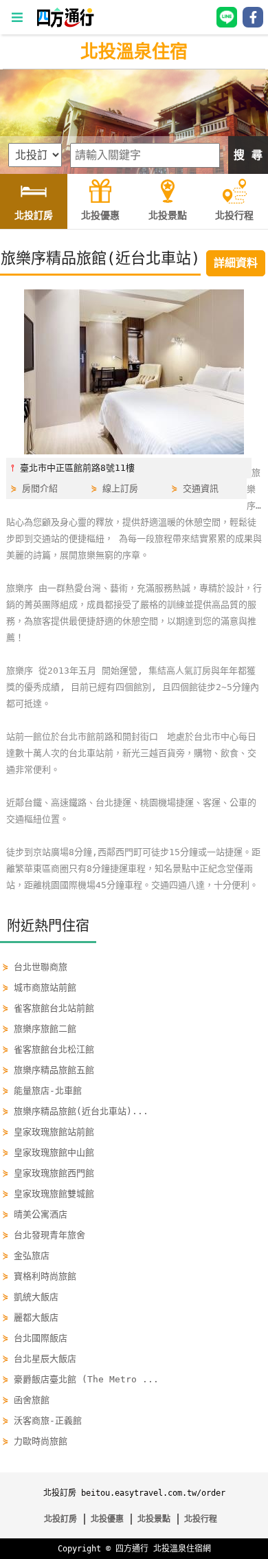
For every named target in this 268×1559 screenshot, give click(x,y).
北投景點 (153, 1519)
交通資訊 (201, 488)
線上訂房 (120, 488)
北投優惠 (107, 1519)
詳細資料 (236, 262)
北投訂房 (60, 1519)
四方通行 (131, 1549)
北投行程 (200, 1519)
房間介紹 (40, 488)
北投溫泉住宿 (134, 51)
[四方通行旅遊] (65, 24)
